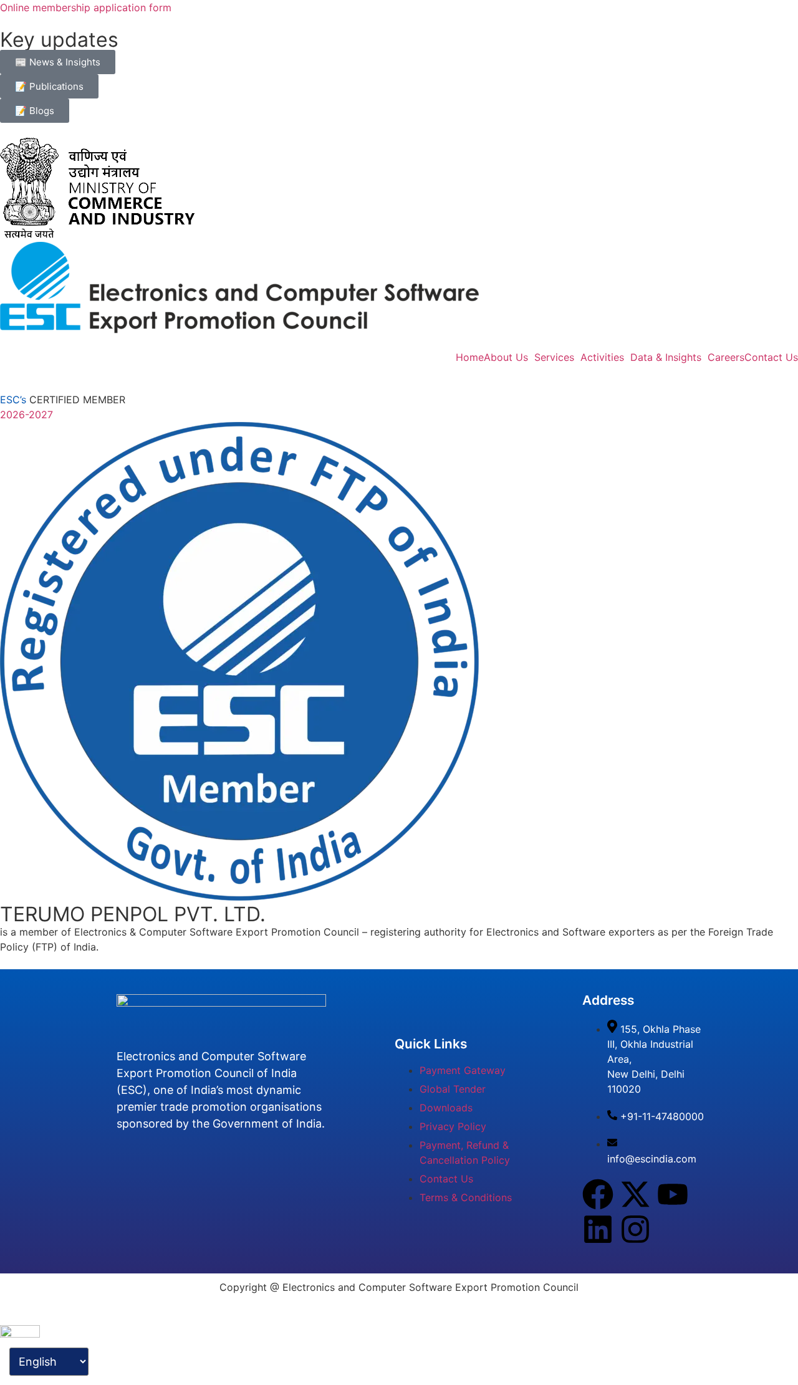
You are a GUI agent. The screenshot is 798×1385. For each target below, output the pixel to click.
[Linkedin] (597, 1229)
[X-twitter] (635, 1194)
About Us (506, 357)
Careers (726, 357)
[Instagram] (635, 1229)
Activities (602, 357)
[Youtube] (672, 1194)
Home (470, 357)
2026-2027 (26, 414)
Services (554, 357)
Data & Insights (665, 357)
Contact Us (771, 357)
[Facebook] (597, 1194)
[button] (509, 357)
